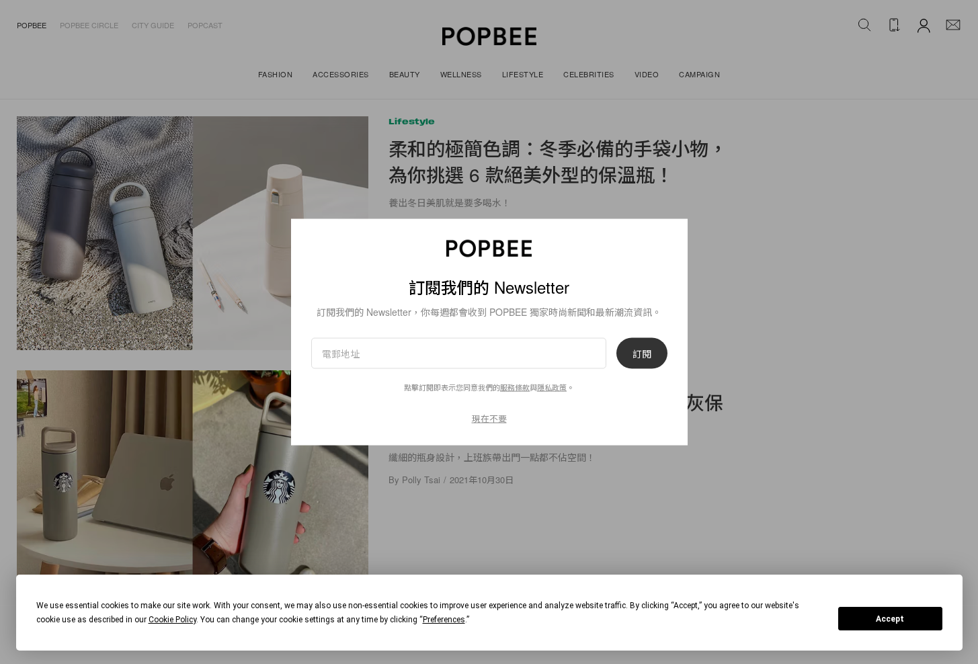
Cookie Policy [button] (172, 619)
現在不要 (489, 418)
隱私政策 (552, 387)
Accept (890, 619)
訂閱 (642, 353)
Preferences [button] (444, 619)
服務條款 (515, 387)
